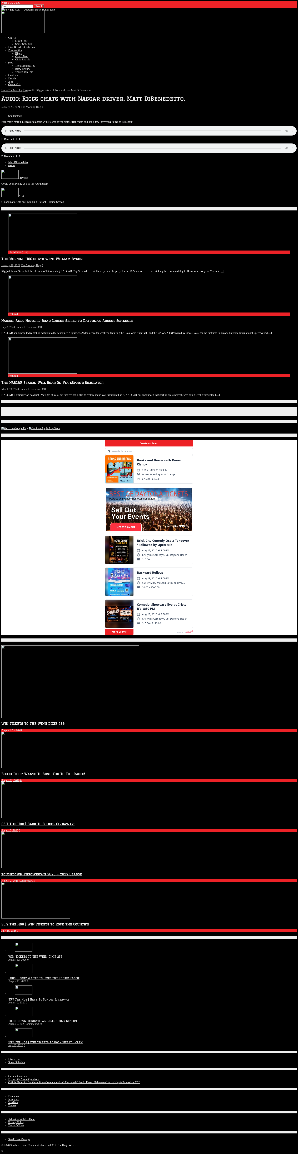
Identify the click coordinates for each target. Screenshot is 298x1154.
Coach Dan (21, 56)
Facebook (13, 1096)
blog (10, 62)
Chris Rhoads (22, 59)
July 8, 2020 (8, 327)
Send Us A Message (19, 1139)
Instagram (13, 1099)
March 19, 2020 (10, 389)
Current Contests (17, 1076)
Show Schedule (23, 43)
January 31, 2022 (10, 265)
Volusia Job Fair (24, 71)
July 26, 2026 (8, 930)
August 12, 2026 (10, 730)
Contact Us (14, 84)
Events (12, 78)
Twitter (12, 1105)
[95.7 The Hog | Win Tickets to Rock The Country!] (23, 1036)
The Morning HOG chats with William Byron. (42, 259)
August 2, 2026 (9, 830)
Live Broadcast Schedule (22, 47)
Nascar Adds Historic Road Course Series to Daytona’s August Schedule (67, 320)
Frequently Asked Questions (23, 1079)
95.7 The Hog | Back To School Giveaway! (37, 824)
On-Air (12, 37)
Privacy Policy (16, 1122)
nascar (11, 165)
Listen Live (21, 40)
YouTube (13, 1102)
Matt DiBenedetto (18, 162)
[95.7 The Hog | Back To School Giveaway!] (23, 993)
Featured (20, 327)
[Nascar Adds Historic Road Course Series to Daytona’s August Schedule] (42, 310)
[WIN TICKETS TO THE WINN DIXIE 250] (23, 950)
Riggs (18, 53)
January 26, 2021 (10, 106)
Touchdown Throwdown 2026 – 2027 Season (41, 874)
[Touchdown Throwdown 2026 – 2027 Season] (23, 1014)
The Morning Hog (25, 65)
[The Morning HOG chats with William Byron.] (42, 248)
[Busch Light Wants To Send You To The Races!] (23, 972)
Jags (10, 81)
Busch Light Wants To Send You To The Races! (43, 774)
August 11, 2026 (10, 780)
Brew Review (22, 68)
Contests (13, 75)
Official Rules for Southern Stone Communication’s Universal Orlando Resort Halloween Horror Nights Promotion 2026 (74, 1082)
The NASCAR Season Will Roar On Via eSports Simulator (52, 382)
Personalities (15, 50)
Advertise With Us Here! (21, 1119)
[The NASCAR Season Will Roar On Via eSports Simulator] (42, 372)
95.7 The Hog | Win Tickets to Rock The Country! (45, 924)
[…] (222, 271)
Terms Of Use (16, 1125)
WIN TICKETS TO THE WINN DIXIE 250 (33, 723)
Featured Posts (13, 640)
